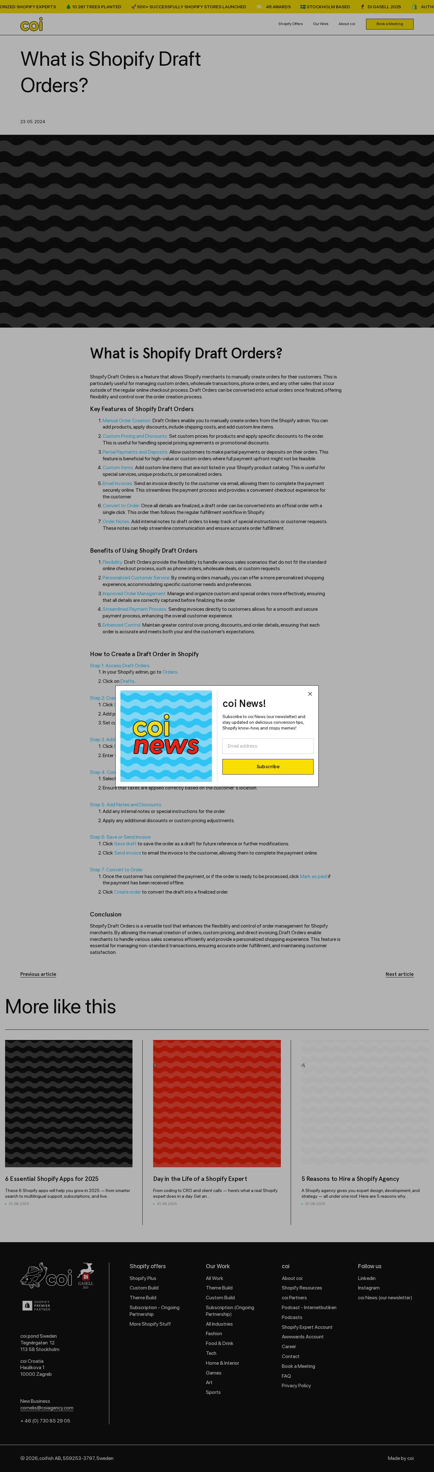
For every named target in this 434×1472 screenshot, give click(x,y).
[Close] (310, 695)
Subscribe (268, 766)
